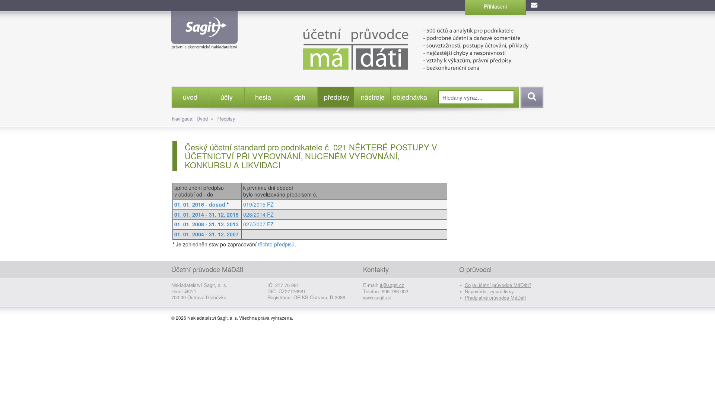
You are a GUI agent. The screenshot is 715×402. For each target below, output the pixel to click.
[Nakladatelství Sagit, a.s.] (204, 43)
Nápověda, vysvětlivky (489, 291)
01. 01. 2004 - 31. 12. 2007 (206, 234)
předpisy (336, 97)
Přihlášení (495, 6)
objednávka (410, 97)
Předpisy (225, 118)
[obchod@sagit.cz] (535, 5)
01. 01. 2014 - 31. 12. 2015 (206, 214)
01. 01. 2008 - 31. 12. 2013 (206, 224)
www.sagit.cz (377, 297)
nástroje (373, 97)
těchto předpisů (276, 244)
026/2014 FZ (258, 214)
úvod (190, 97)
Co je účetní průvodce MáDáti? (498, 284)
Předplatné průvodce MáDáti (495, 297)
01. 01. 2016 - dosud (199, 204)
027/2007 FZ (258, 224)
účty (226, 97)
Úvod (202, 118)
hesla (263, 97)
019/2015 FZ (258, 204)
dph (299, 97)
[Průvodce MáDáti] (398, 48)
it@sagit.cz (392, 284)
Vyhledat (531, 97)
